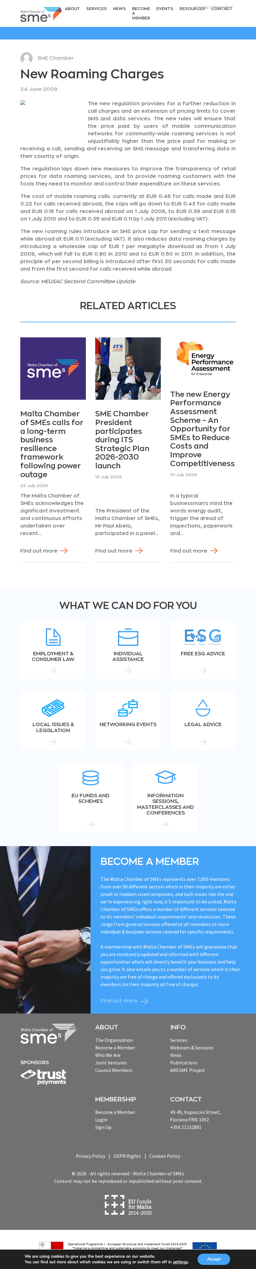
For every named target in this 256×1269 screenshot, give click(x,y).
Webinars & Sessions (192, 1047)
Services (96, 9)
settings (180, 1262)
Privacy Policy (90, 1156)
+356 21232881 (185, 1127)
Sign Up (103, 1127)
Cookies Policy (164, 1156)
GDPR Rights (127, 1156)
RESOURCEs (192, 9)
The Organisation (114, 1040)
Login (201, 7)
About (72, 9)
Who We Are (108, 1055)
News (119, 9)
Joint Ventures (111, 1062)
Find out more (38, 551)
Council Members (113, 1070)
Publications (183, 1062)
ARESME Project (187, 1070)
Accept (214, 1259)
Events (164, 9)
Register (223, 7)
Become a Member (141, 13)
